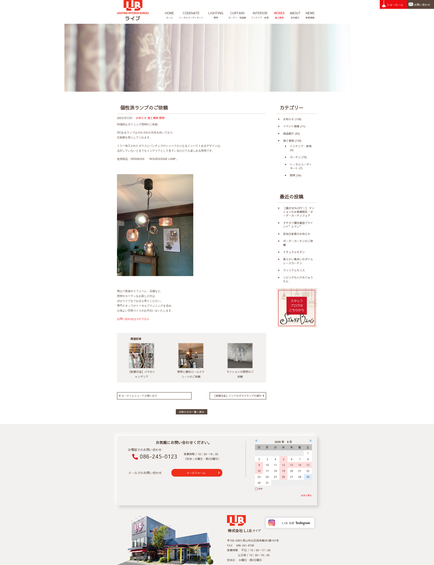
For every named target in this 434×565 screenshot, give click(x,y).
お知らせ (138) (292, 119)
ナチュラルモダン (294, 252)
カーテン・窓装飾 (237, 15)
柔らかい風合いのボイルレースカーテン (298, 261)
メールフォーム (195, 473)
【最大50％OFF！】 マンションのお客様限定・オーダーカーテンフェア (298, 211)
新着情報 (310, 15)
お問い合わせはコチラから (133, 318)
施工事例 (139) (292, 140)
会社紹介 (295, 15)
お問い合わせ (422, 4)
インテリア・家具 (260, 15)
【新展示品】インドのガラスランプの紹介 (237, 395)
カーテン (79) (298, 157)
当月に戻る (306, 495)
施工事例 (279, 15)
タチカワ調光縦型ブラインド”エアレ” (298, 224)
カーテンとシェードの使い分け (139, 395)
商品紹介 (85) (291, 133)
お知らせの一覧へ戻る (191, 412)
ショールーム (395, 4)
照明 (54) (295, 175)
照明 (215, 15)
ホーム (169, 15)
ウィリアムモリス (295, 270)
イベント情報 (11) (294, 126)
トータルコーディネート (191, 15)
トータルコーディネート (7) (301, 166)
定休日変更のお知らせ (296, 234)
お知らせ (141, 118)
